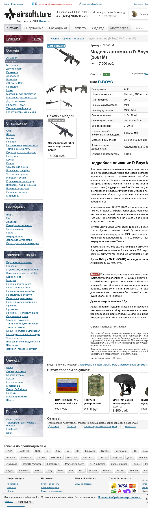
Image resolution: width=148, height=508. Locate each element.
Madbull (107, 470)
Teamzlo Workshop (32, 463)
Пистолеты (12, 86)
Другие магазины (16, 101)
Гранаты (11, 232)
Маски (10, 138)
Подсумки (12, 156)
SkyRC (120, 470)
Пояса (10, 163)
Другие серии (14, 68)
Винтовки (11, 79)
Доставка (53, 426)
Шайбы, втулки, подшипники (23, 341)
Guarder (93, 470)
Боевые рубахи (15, 374)
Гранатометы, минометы (21, 111)
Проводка (12, 309)
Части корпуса (14, 338)
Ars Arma (10, 457)
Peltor (38, 470)
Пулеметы (12, 72)
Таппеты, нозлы (15, 327)
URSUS (103, 457)
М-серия (11, 61)
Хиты (37, 38)
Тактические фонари (18, 108)
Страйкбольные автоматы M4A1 (97, 364)
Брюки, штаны (14, 382)
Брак (9, 432)
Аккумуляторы (14, 236)
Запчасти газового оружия (21, 348)
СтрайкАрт (11, 463)
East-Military (53, 463)
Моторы (11, 280)
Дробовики (12, 75)
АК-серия (11, 57)
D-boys (105, 82)
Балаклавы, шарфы (18, 170)
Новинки (13, 38)
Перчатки (11, 141)
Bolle (60, 470)
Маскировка (13, 385)
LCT (48, 450)
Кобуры (10, 159)
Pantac (136, 463)
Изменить (44, 21)
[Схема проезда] (109, 15)
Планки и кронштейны (19, 298)
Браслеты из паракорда (20, 181)
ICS (77, 450)
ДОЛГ (130, 457)
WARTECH (56, 457)
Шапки (10, 400)
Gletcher (105, 450)
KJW (58, 450)
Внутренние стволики (19, 262)
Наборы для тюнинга (18, 284)
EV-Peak (134, 470)
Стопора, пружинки (17, 320)
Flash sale (12, 429)
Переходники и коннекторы (22, 243)
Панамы (11, 393)
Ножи (9, 90)
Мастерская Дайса (74, 463)
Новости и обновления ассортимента (55, 3)
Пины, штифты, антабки (20, 291)
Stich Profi (88, 457)
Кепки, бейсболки (16, 389)
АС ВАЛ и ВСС (14, 83)
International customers (92, 3)
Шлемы (10, 134)
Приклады (12, 305)
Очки (9, 130)
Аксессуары (13, 419)
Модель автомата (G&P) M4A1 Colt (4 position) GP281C (61, 146)
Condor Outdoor (119, 463)
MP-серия (12, 65)
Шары (9, 214)
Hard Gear (24, 470)
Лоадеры (11, 221)
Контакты (130, 426)
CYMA (9, 450)
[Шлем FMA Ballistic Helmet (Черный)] (124, 385)
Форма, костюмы (16, 371)
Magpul (9, 470)
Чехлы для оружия (17, 174)
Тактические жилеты (18, 148)
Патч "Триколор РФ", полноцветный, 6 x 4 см (66, 403)
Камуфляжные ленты (19, 225)
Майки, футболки (16, 396)
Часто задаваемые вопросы (100, 426)
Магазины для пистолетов (21, 97)
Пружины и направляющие (22, 312)
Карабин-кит (13, 276)
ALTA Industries (97, 463)
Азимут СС (26, 457)
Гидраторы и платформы (21, 152)
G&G (37, 450)
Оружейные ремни (17, 166)
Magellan (117, 457)
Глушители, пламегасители (22, 269)
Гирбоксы (12, 266)
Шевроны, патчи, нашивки (21, 184)
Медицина (12, 195)
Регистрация (17, 4)
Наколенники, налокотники (22, 145)
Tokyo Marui (121, 450)
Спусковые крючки (17, 316)
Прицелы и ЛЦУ (15, 104)
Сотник (41, 457)
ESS (71, 470)
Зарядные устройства (19, 239)
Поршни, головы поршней (21, 302)
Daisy (49, 470)
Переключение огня (18, 287)
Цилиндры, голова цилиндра (23, 334)
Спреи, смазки (14, 229)
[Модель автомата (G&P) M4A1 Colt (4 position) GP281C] (62, 129)
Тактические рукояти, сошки (22, 323)
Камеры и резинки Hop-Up (22, 273)
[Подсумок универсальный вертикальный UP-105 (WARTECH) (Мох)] (96, 385)
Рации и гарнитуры (17, 188)
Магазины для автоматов (21, 93)
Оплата (71, 426)
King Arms (90, 450)
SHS (135, 450)
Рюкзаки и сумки (16, 177)
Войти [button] (6, 4)
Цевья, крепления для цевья (23, 330)
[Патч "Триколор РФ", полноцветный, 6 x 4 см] (67, 385)
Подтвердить (24, 501)
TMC (81, 470)
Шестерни (12, 345)
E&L (68, 450)
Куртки (10, 378)
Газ (8, 218)
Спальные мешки (16, 192)
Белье (10, 367)
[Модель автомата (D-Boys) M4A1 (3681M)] (67, 56)
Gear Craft (72, 457)
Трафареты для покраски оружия (21, 424)
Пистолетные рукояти (19, 294)
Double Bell (23, 450)
